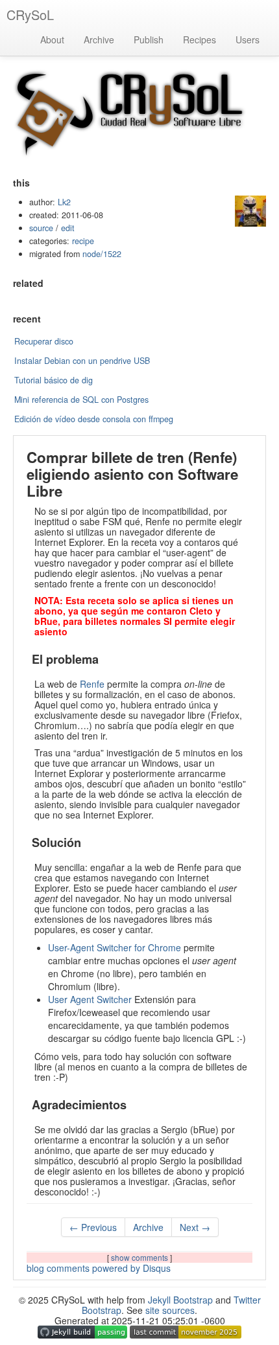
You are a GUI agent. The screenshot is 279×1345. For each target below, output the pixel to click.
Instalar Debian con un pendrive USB (82, 361)
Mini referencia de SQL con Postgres (81, 399)
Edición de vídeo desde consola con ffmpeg (93, 419)
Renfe (92, 683)
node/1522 (101, 254)
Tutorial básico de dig (53, 380)
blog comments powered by (99, 1267)
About (52, 39)
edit (68, 228)
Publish (149, 39)
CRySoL (30, 14)
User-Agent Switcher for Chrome (114, 947)
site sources (170, 1310)
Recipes (199, 39)
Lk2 (64, 202)
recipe (83, 241)
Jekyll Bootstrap (180, 1299)
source (41, 228)
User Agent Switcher (90, 999)
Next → (195, 1227)
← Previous (93, 1227)
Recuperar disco (43, 341)
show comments (140, 1257)
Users (248, 39)
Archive (99, 39)
